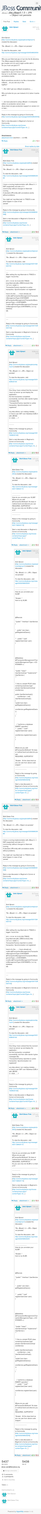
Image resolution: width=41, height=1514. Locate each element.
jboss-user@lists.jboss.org (11, 1467)
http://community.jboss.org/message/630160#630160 (23, 380)
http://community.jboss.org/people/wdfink (17, 163)
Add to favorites (9, 1480)
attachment (14, 232)
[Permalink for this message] (38, 29)
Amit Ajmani (13, 27)
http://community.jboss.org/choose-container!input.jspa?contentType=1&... (15, 126)
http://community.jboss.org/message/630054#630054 (20, 52)
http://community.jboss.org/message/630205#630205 (26, 582)
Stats (24, 21)
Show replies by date (32, 146)
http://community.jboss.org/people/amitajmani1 (18, 40)
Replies (16, 21)
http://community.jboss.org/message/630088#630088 (20, 177)
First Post (6, 21)
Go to (32, 21)
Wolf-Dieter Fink (16, 150)
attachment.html (7, 138)
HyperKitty (20, 1511)
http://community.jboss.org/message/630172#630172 (25, 488)
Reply (5, 141)
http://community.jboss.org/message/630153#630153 (22, 265)
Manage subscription (10, 1470)
